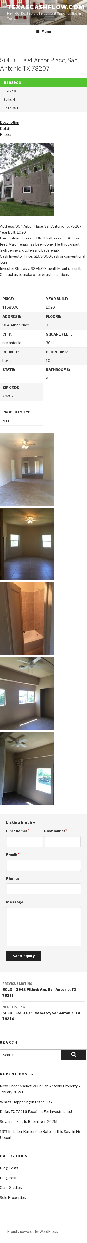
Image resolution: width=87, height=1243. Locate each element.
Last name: (55, 831)
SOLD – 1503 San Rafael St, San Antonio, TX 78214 (41, 1013)
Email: (12, 854)
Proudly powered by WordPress (32, 1231)
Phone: (12, 878)
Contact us (9, 274)
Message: (15, 902)
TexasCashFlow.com (45, 7)
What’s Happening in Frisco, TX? (26, 1102)
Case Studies (11, 1187)
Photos (6, 134)
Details (6, 128)
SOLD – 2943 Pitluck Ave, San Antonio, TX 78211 (39, 989)
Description (9, 122)
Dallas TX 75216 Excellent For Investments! (36, 1112)
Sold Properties (13, 1197)
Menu (46, 31)
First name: (17, 831)
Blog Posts (9, 1168)
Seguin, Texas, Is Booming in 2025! (28, 1122)
